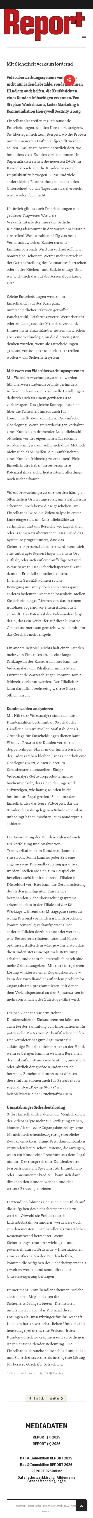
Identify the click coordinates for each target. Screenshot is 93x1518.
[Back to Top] (81, 1505)
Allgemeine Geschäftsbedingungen (51, 1479)
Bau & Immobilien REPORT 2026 (46, 1464)
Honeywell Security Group (58, 111)
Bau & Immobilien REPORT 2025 (46, 1458)
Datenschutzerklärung (37, 1477)
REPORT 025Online (46, 1471)
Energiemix (59, 1373)
